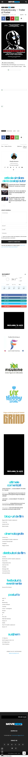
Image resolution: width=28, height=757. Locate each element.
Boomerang (4, 602)
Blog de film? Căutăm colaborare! (9, 520)
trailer (18, 130)
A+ (2, 748)
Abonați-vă (23, 306)
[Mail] (11, 167)
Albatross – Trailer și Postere (22, 147)
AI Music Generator (6, 488)
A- (2, 754)
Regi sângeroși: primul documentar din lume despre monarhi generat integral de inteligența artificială (13, 494)
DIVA (3, 612)
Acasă (2, 5)
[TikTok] (14, 167)
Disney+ (4, 610)
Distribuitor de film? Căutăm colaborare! (11, 558)
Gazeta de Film (5, 524)
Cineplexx (4, 543)
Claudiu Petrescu (6, 14)
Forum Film (4, 560)
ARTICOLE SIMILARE (14, 177)
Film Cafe (4, 616)
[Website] (20, 167)
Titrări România (5, 644)
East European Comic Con (8, 640)
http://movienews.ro (14, 163)
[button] (2, 2)
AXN (3, 600)
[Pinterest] (12, 18)
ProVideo (4, 567)
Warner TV (4, 627)
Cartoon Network (6, 604)
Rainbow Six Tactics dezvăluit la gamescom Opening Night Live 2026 (17, 192)
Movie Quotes (5, 526)
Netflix (3, 622)
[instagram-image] (7, 663)
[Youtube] (22, 167)
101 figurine (5, 638)
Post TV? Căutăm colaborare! (8, 624)
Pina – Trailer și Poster (6, 146)
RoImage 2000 (5, 569)
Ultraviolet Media (6, 573)
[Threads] (14, 170)
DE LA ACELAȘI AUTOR (14, 180)
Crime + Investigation (7, 608)
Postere (10, 5)
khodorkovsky (9, 130)
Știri (9, 7)
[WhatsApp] (17, 18)
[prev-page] (2, 205)
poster (14, 130)
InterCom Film (5, 564)
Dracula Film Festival (7, 587)
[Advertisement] (14, 119)
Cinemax (4, 606)
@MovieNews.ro (14, 653)
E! (2, 614)
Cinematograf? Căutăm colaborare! (10, 539)
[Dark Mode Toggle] (24, 753)
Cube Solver (4, 499)
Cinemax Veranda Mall (7, 541)
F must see (4, 522)
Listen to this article (9, 62)
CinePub (4, 556)
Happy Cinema (5, 545)
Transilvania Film (6, 571)
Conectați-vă (23, 297)
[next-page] (4, 205)
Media (6, 5)
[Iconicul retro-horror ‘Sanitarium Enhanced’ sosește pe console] (4, 186)
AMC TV (4, 598)
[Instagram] (8, 167)
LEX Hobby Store (6, 642)
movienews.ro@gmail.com (17, 735)
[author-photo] (14, 159)
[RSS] (11, 744)
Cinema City (5, 537)
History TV (4, 620)
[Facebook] (3, 18)
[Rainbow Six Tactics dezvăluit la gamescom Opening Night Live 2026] (4, 192)
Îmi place (24, 294)
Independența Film (6, 562)
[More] (21, 18)
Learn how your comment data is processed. (13, 246)
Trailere (12, 7)
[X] (8, 18)
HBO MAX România (6, 618)
